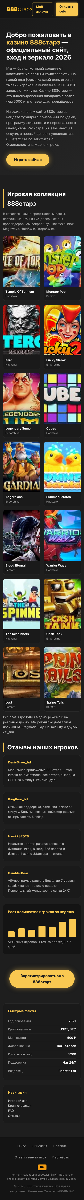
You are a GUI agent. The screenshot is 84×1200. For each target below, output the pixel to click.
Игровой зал (17, 1101)
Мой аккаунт (42, 9)
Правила (60, 1146)
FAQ (11, 1111)
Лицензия (39, 1146)
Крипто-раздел (19, 1105)
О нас (21, 1146)
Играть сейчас (28, 159)
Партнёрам (61, 1157)
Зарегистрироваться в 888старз (42, 978)
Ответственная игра (30, 1157)
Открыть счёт (66, 8)
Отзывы (14, 1116)
